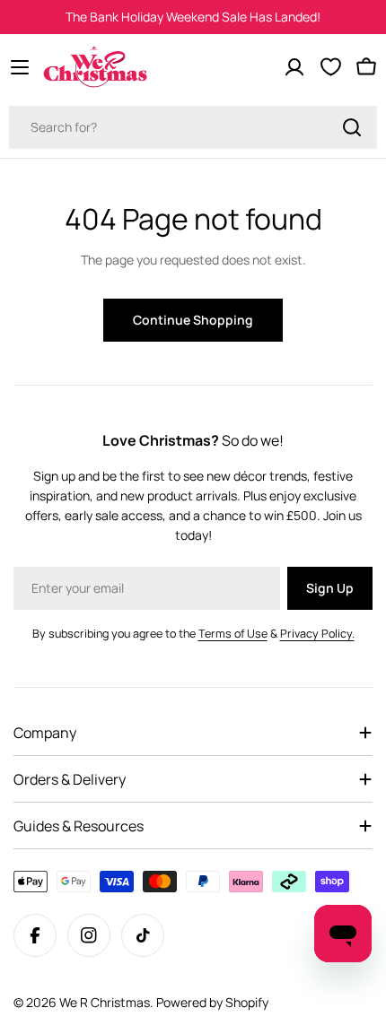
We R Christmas (104, 1002)
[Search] (352, 127)
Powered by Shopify (212, 1002)
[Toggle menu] (20, 67)
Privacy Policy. (317, 633)
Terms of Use (233, 633)
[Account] (294, 67)
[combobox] (193, 127)
